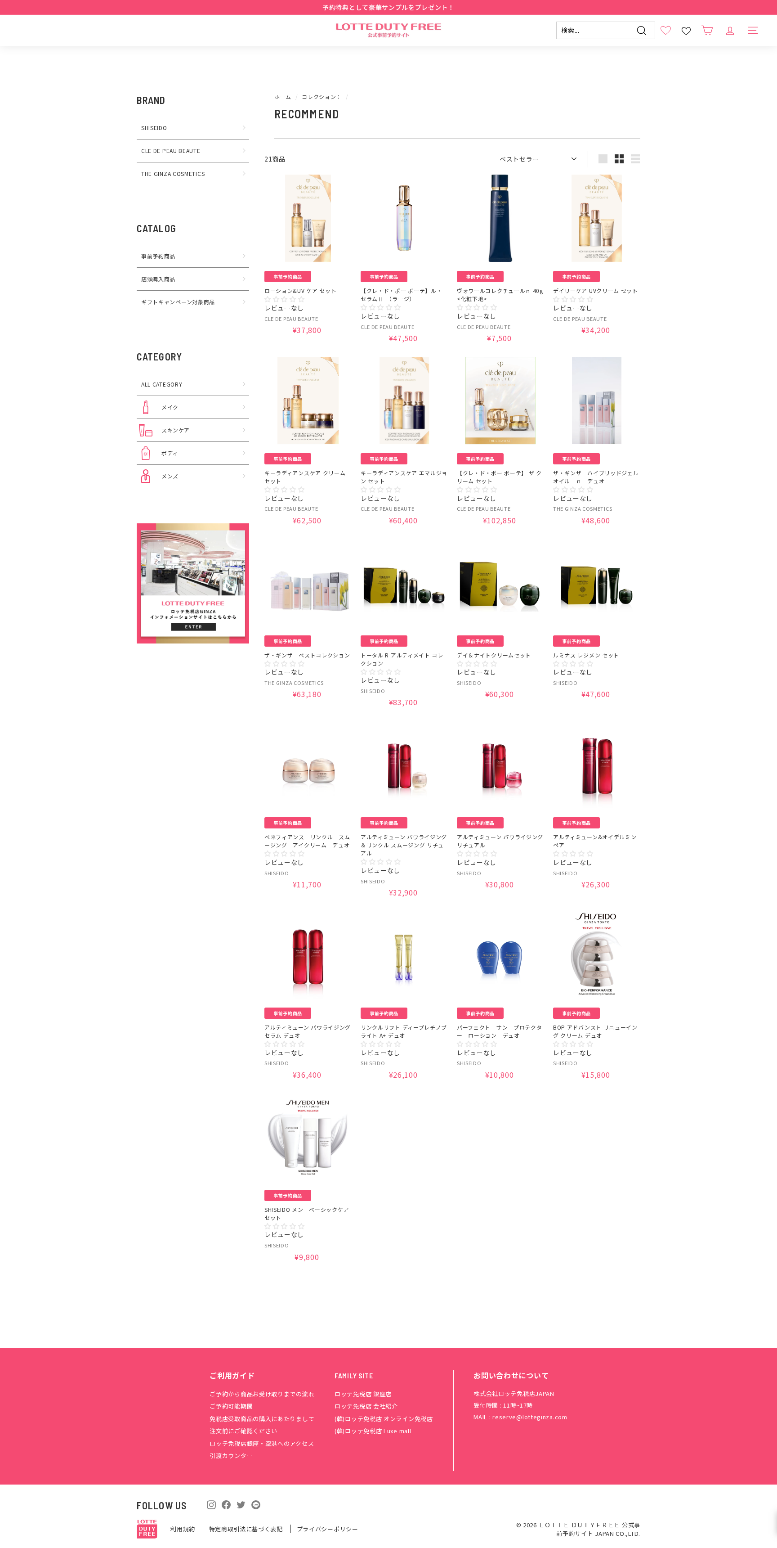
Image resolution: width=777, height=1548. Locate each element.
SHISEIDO (154, 127)
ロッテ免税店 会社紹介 (366, 1406)
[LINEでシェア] (255, 1504)
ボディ (169, 453)
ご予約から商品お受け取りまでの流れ (262, 1394)
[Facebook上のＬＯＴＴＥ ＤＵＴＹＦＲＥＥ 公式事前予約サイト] (226, 1504)
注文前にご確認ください (243, 1430)
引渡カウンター (231, 1455)
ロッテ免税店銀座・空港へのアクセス (262, 1443)
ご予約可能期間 (231, 1406)
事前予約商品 (158, 256)
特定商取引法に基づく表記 (247, 1529)
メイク (170, 407)
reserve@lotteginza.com (529, 1417)
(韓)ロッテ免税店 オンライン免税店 (384, 1418)
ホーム (282, 96)
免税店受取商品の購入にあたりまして (262, 1418)
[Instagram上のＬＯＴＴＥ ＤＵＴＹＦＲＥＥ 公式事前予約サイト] (211, 1504)
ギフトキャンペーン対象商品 (178, 302)
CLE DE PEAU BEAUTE (171, 150)
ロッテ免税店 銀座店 (363, 1394)
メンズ (170, 476)
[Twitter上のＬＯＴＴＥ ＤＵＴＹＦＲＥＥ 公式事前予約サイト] (241, 1504)
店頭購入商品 (158, 279)
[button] (284, 298)
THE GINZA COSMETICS (173, 173)
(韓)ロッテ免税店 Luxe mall (373, 1430)
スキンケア (175, 430)
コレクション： (322, 96)
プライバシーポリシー (327, 1529)
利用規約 (183, 1529)
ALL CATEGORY (161, 384)
